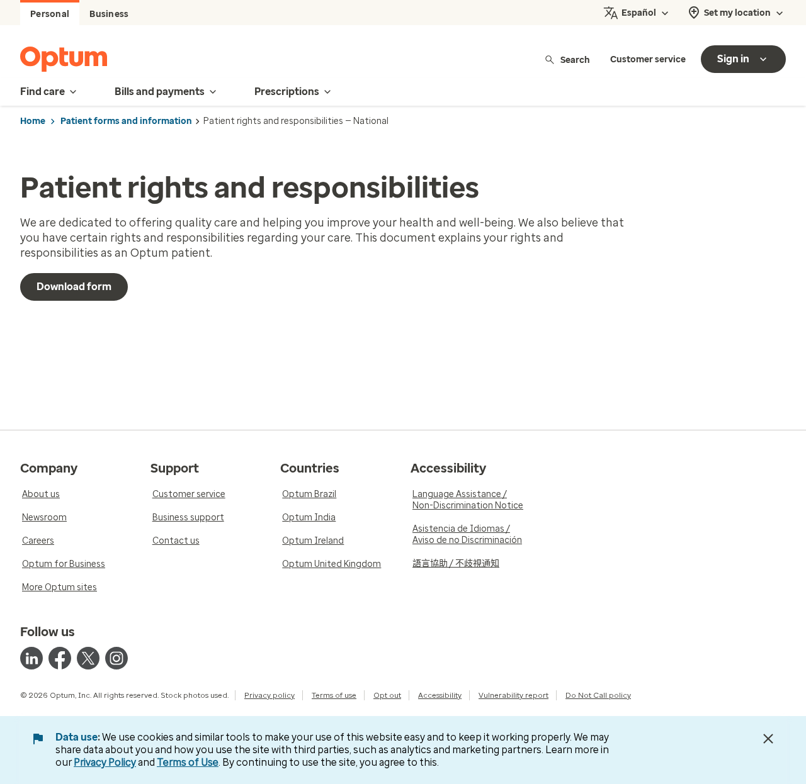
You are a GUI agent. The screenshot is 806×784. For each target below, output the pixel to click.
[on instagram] (116, 658)
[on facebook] (59, 658)
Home (32, 121)
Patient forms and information (126, 121)
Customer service (648, 59)
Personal (49, 14)
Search (575, 59)
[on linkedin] (31, 658)
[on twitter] (88, 658)
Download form (74, 287)
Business (108, 14)
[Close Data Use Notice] (768, 738)
